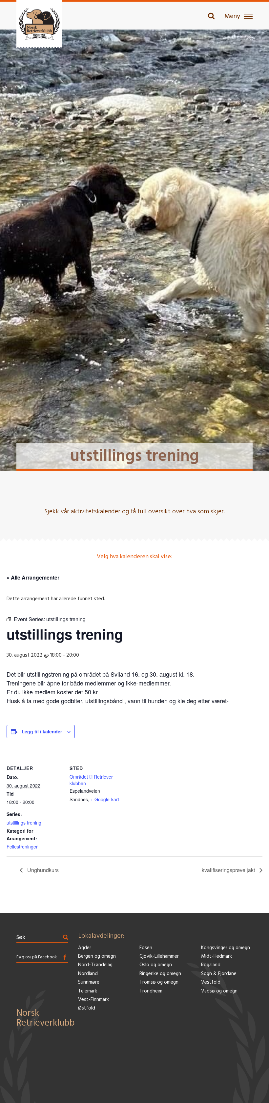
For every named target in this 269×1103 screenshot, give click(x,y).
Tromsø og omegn (158, 982)
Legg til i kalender (42, 731)
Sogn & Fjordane (219, 973)
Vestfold (210, 982)
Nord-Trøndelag (95, 965)
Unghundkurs (42, 870)
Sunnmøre (88, 982)
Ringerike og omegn (160, 973)
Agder (84, 948)
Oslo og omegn (155, 965)
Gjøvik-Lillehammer (159, 956)
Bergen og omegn (97, 956)
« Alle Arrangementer (33, 577)
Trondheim (150, 991)
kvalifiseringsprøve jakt (229, 870)
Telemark (87, 991)
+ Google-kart (105, 799)
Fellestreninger (22, 846)
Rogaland (210, 965)
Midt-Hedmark (216, 956)
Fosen (145, 948)
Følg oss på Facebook (36, 957)
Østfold (86, 1008)
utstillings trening (24, 822)
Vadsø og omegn (219, 991)
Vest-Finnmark (93, 999)
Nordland (88, 973)
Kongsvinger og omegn (225, 948)
